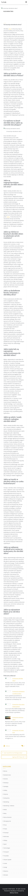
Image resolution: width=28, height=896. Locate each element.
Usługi (5, 867)
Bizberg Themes (14, 892)
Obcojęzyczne (7, 821)
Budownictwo (7, 775)
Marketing (6, 802)
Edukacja (6, 782)
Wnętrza (6, 871)
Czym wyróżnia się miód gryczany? (13, 753)
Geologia (6, 786)
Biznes (5, 771)
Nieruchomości (8, 817)
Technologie (7, 848)
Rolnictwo (6, 836)
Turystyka (6, 855)
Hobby (5, 790)
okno (8, 217)
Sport (5, 844)
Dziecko (6, 779)
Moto (5, 813)
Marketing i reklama (9, 805)
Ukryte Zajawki (7, 859)
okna (10, 29)
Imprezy (6, 794)
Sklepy (5, 840)
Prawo (5, 829)
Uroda (5, 863)
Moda (5, 809)
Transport (6, 852)
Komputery (6, 798)
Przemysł (6, 832)
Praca (5, 825)
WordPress (13, 890)
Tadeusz (7, 746)
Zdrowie (6, 875)
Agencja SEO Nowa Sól (18, 757)
